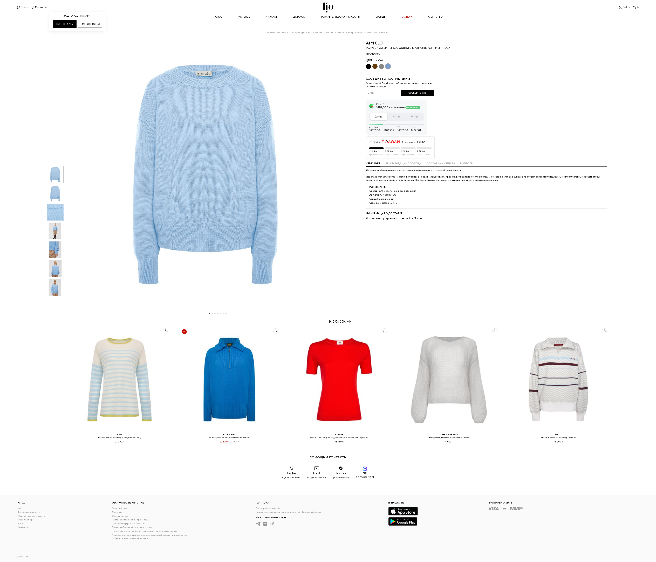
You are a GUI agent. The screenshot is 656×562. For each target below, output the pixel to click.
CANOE (339, 434)
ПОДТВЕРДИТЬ (64, 24)
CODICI (120, 434)
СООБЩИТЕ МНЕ (417, 93)
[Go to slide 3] (215, 313)
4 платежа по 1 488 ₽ (413, 142)
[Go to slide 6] (223, 313)
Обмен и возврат (120, 516)
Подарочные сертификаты (31, 516)
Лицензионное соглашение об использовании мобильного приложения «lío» (150, 535)
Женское (244, 17)
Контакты (23, 527)
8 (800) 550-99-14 (291, 475)
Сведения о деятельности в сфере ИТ (131, 538)
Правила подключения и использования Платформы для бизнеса (289, 512)
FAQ (20, 523)
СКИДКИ (407, 17)
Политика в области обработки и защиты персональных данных (144, 531)
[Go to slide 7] (226, 313)
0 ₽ (638, 7)
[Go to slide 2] (212, 313)
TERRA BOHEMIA (449, 434)
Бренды (381, 17)
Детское (299, 17)
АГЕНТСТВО (435, 17)
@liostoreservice (341, 475)
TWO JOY (558, 434)
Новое (217, 17)
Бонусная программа (29, 512)
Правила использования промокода (130, 519)
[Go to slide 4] (217, 313)
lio (19, 508)
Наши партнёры (26, 519)
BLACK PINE (229, 434)
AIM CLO (374, 43)
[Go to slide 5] (220, 313)
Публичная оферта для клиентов (128, 523)
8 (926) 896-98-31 (365, 475)
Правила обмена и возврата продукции (132, 527)
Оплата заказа (119, 508)
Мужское (271, 17)
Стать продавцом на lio (268, 508)
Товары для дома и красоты (340, 17)
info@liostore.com (316, 475)
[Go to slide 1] (209, 313)
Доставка (117, 512)
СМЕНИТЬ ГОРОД (90, 24)
